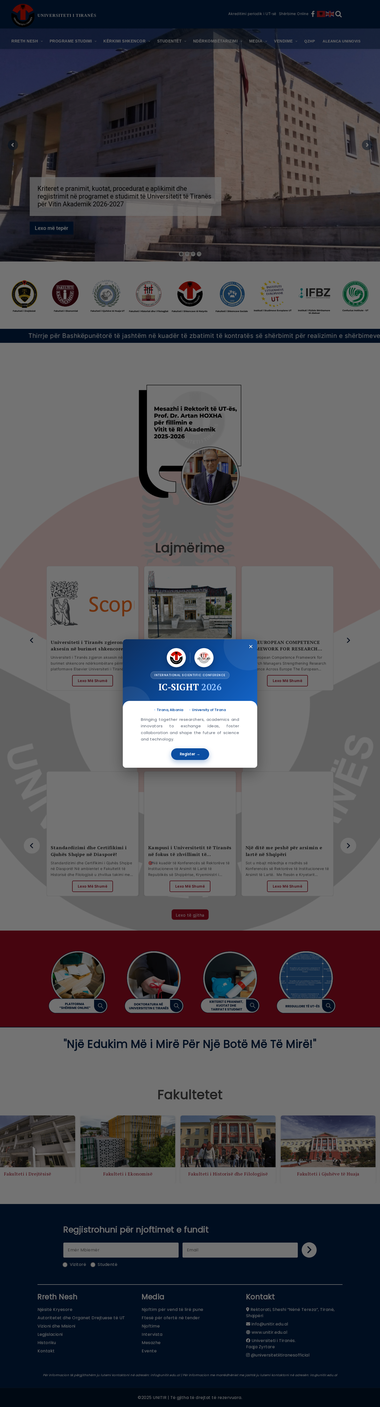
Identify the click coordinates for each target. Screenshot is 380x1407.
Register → (190, 754)
